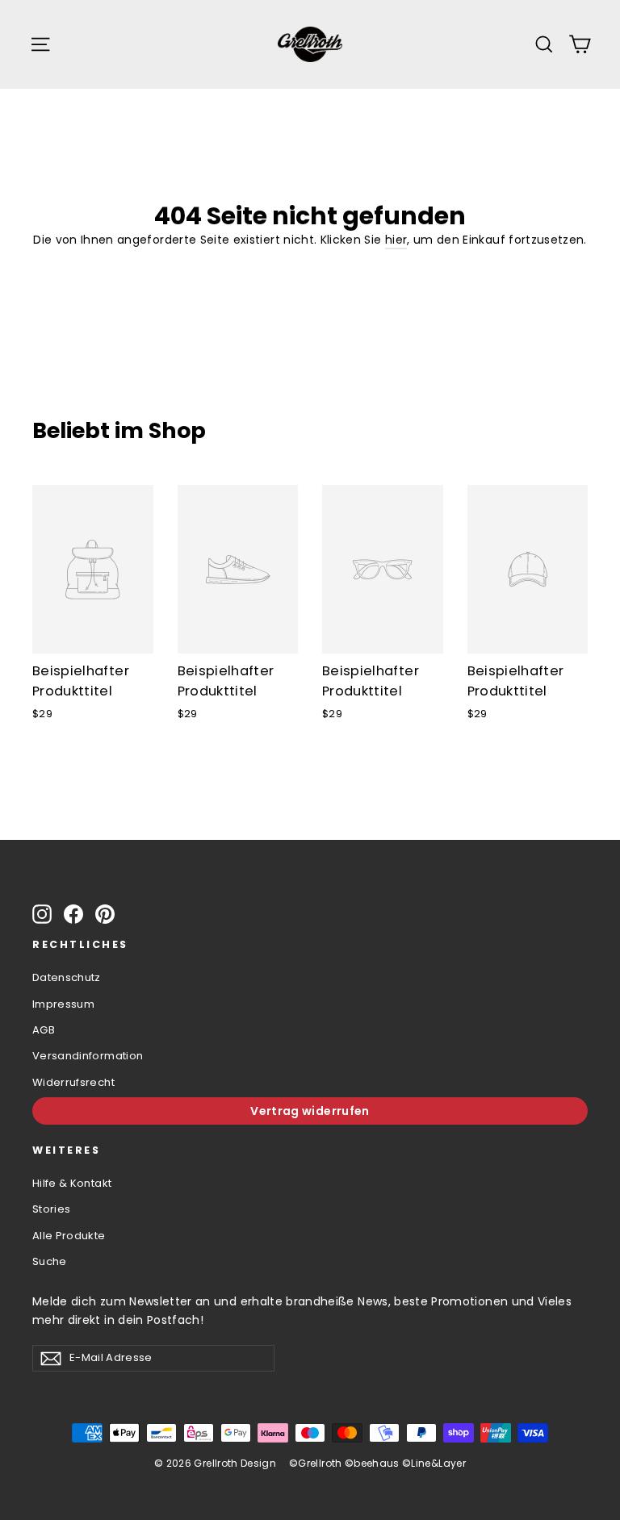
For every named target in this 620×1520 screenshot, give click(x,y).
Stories (51, 1209)
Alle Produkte (69, 1235)
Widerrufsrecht (73, 1082)
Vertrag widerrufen (309, 1111)
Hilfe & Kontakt (71, 1183)
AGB (43, 1030)
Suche (49, 1261)
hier (396, 240)
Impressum (63, 1004)
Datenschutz (66, 977)
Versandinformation (87, 1055)
